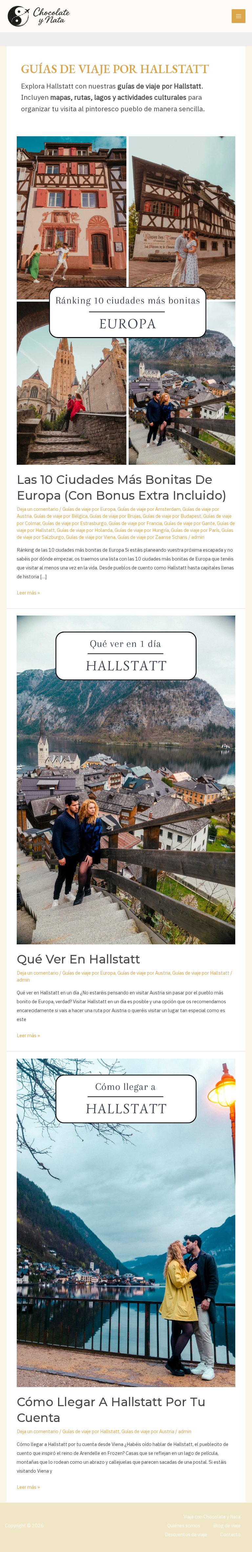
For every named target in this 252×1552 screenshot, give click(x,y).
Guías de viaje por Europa (89, 509)
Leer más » (28, 592)
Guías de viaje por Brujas (115, 516)
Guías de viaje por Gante (189, 523)
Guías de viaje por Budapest (172, 516)
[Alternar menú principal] (238, 16)
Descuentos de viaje (186, 1534)
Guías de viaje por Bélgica (61, 516)
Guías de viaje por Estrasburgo (74, 523)
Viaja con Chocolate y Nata (212, 1516)
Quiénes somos (183, 1525)
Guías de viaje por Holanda (85, 530)
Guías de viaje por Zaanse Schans (152, 537)
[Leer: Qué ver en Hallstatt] (126, 779)
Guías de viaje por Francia (135, 523)
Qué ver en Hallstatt (78, 959)
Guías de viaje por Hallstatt (200, 973)
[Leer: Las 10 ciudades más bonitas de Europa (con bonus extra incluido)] (126, 300)
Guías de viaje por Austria (143, 973)
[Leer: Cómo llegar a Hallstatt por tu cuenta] (126, 1222)
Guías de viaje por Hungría (142, 530)
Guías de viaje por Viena (91, 537)
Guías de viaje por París (195, 530)
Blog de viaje (227, 1525)
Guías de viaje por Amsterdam (148, 509)
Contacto (230, 1534)
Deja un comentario (37, 509)
